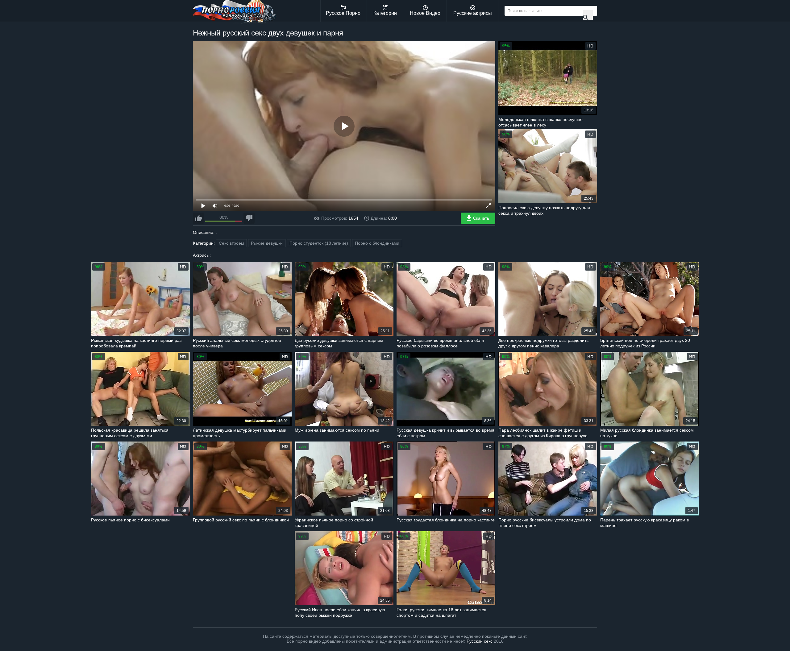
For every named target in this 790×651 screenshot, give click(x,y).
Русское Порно (343, 13)
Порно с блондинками (377, 243)
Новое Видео (425, 13)
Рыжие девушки (267, 243)
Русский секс (480, 641)
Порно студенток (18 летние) (318, 243)
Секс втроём (231, 243)
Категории (385, 13)
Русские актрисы (472, 13)
